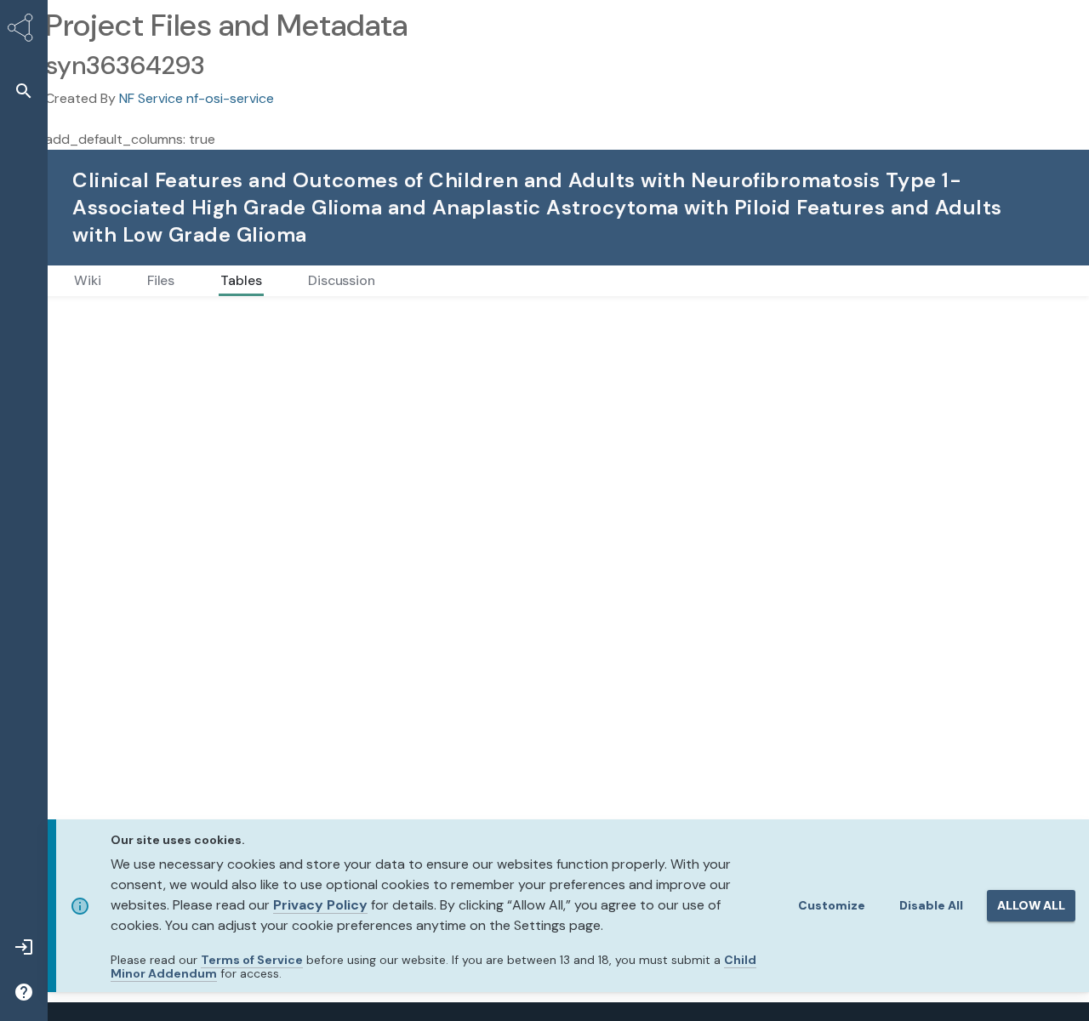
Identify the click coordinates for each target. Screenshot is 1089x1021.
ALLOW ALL (1031, 905)
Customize (831, 905)
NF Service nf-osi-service (196, 98)
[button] (24, 90)
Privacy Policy (320, 905)
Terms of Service (252, 959)
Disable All (931, 905)
